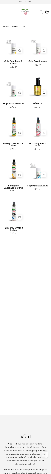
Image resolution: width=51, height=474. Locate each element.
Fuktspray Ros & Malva (37, 144)
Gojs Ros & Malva (37, 61)
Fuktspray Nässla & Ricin (13, 144)
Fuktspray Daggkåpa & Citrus (13, 187)
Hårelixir (37, 103)
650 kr (37, 107)
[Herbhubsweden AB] (25, 12)
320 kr (13, 67)
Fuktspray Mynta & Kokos (13, 229)
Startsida (6, 26)
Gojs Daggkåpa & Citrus (13, 62)
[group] (25, 2)
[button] (41, 12)
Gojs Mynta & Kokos (37, 186)
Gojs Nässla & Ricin (13, 103)
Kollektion (16, 26)
